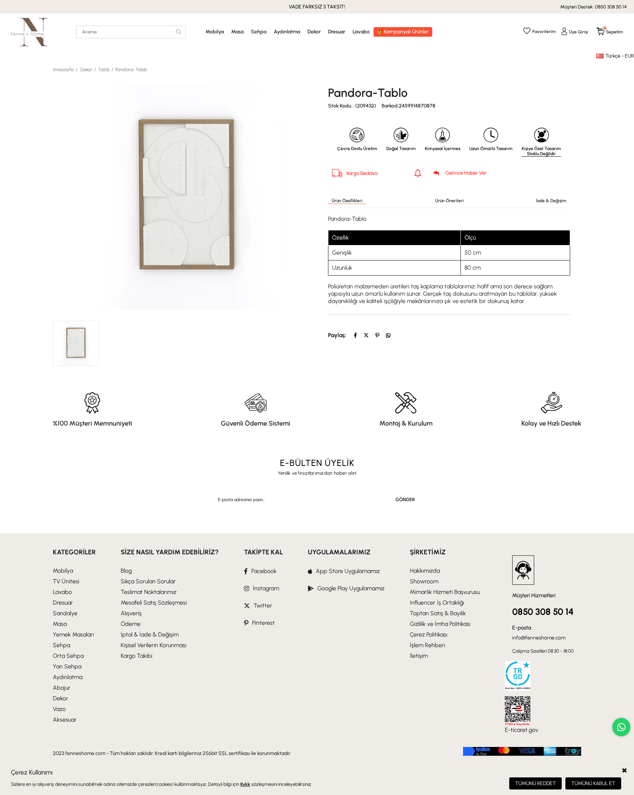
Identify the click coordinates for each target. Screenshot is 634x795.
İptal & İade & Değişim (150, 634)
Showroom (424, 581)
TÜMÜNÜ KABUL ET (593, 783)
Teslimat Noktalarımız (148, 591)
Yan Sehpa (67, 666)
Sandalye (65, 613)
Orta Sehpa (68, 655)
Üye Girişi (578, 31)
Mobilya (214, 32)
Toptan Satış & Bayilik (438, 613)
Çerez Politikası (428, 634)
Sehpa (258, 32)
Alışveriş (131, 613)
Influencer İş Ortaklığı (437, 602)
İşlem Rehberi (427, 645)
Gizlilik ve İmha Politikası (440, 623)
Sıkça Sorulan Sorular (148, 581)
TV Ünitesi (66, 581)
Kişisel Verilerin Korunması (153, 645)
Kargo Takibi (136, 655)
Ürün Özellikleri (347, 200)
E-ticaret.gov (521, 729)
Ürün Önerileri (449, 200)
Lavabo (361, 32)
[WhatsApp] (388, 335)
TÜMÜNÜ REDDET (535, 783)
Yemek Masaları (73, 634)
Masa (237, 32)
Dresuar (336, 32)
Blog (126, 570)
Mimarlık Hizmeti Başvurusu (445, 591)
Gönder (405, 499)
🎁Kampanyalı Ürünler (403, 32)
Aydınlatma (287, 32)
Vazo (59, 708)
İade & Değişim (551, 200)
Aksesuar (65, 719)
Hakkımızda (425, 570)
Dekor (314, 32)
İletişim (419, 655)
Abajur (61, 687)
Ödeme (131, 623)
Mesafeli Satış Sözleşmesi (154, 602)
